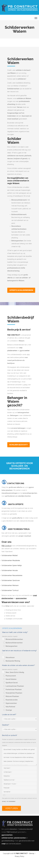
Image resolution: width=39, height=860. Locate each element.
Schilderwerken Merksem (10, 585)
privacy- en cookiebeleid (8, 801)
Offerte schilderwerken (21, 290)
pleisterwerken (12, 350)
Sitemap (31, 853)
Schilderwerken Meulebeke (11, 560)
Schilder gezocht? (18, 445)
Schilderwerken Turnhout (10, 590)
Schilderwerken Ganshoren (11, 580)
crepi (20, 347)
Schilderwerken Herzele (10, 570)
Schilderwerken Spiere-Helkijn (12, 565)
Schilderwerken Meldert (10, 555)
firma (7, 606)
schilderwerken (7, 838)
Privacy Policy (19, 856)
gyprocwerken (25, 350)
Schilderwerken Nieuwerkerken (12, 575)
